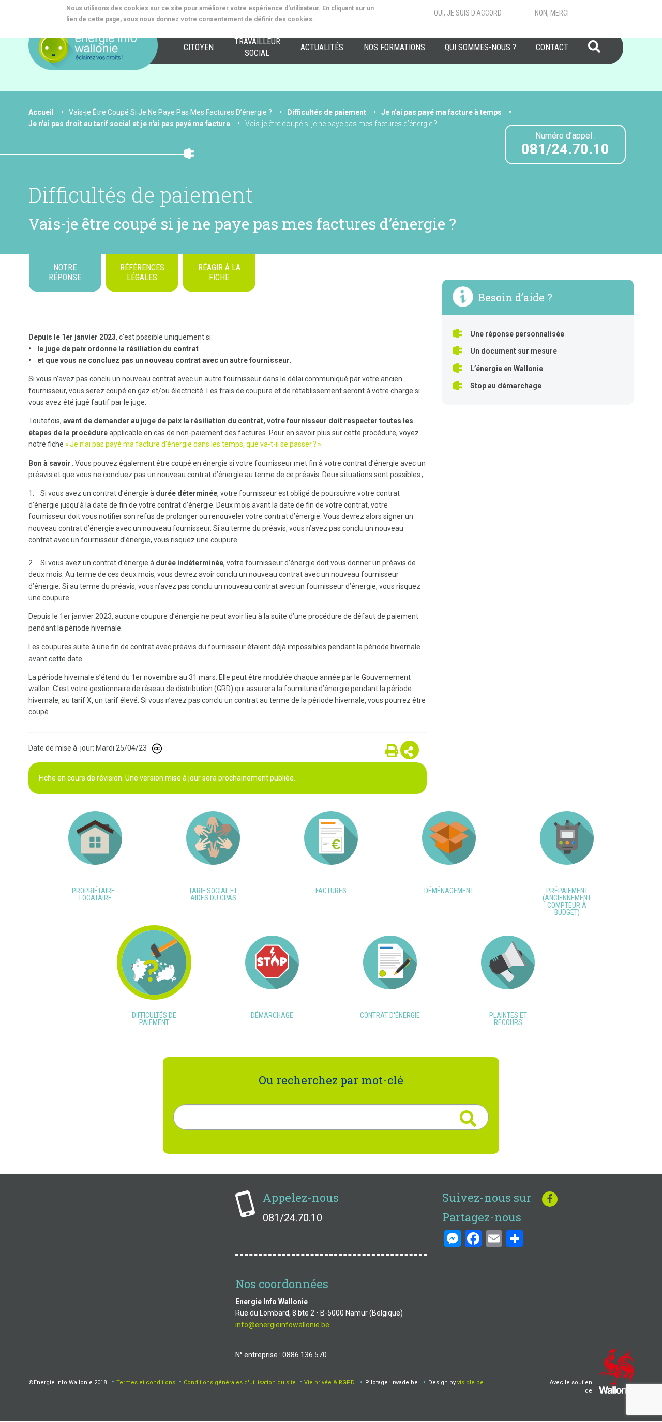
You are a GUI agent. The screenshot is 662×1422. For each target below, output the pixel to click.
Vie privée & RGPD (329, 1382)
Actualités (321, 47)
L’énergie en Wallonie (506, 368)
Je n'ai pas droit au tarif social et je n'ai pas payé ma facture (129, 123)
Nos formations (394, 47)
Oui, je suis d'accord (468, 13)
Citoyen (199, 47)
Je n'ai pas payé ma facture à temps (441, 112)
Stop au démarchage (505, 385)
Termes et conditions (145, 1382)
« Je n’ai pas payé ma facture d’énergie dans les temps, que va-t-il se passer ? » (193, 444)
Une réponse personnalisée (517, 334)
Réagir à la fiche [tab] (219, 272)
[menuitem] (198, 47)
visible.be (470, 1382)
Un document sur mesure (513, 351)
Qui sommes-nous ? (480, 47)
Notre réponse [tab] (65, 272)
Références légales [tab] (142, 272)
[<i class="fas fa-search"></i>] (467, 1118)
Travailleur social (257, 47)
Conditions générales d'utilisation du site (240, 1382)
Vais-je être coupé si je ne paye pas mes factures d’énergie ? (341, 123)
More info (108, 30)
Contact (552, 47)
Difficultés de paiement (326, 112)
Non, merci (552, 13)
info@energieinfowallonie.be (282, 1325)
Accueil (41, 112)
